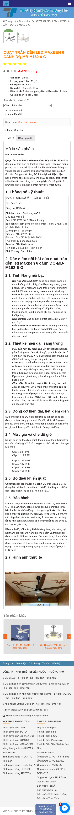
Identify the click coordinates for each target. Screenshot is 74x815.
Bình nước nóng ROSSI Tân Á (19, 765)
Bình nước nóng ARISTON (17, 773)
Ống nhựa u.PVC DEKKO (51, 760)
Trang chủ (11, 21)
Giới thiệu (21, 663)
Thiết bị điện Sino (46, 731)
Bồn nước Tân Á (46, 785)
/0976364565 (40, 709)
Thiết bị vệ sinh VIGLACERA (18, 744)
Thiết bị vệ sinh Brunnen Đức (18, 735)
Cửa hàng (34, 663)
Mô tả (11, 138)
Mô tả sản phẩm (14, 154)
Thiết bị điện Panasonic (49, 740)
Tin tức (46, 663)
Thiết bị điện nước (49, 721)
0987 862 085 (25, 709)
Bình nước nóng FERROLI (17, 769)
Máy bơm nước (45, 752)
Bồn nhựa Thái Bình (48, 798)
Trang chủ (8, 663)
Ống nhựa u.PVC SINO (49, 765)
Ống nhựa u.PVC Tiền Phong (53, 756)
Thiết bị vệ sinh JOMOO (16, 740)
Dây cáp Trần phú (46, 727)
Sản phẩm (24, 21)
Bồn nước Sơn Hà (47, 789)
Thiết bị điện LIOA (47, 735)
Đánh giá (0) (25, 138)
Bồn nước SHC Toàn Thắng (52, 794)
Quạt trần (19, 130)
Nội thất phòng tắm (16, 721)
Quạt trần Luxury (27, 122)
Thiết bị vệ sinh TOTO (15, 731)
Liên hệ (56, 663)
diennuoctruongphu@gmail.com (30, 715)
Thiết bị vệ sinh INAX (14, 727)
